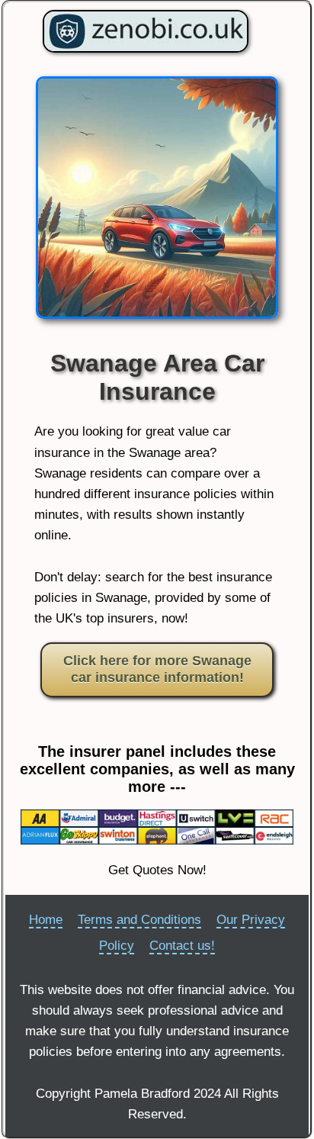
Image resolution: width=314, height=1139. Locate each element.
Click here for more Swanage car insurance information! (157, 669)
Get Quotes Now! (157, 870)
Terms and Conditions (139, 919)
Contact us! (182, 945)
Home (45, 919)
